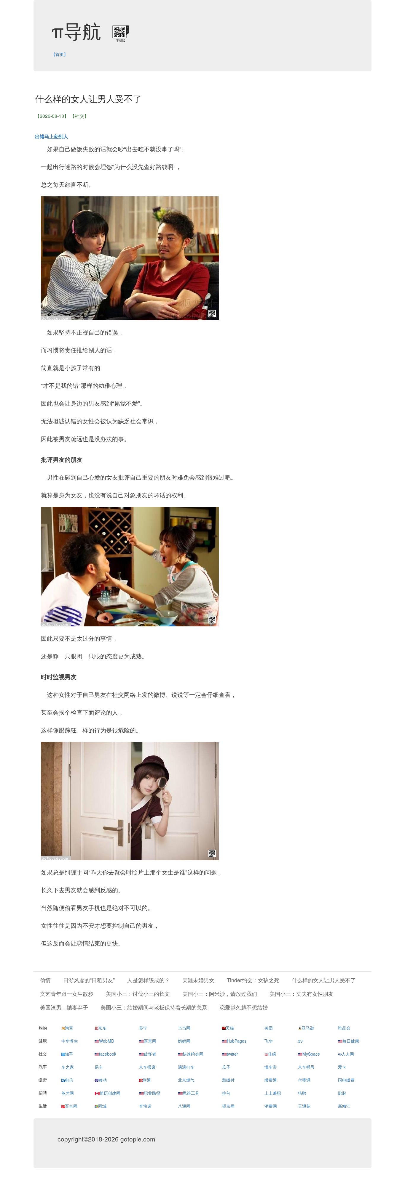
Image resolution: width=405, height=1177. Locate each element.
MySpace (311, 1054)
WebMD (106, 1041)
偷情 (45, 980)
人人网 (348, 1054)
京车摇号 (306, 1067)
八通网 (184, 1106)
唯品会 (344, 1028)
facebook (107, 1054)
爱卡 (342, 1067)
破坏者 (150, 1054)
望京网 (228, 1106)
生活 (43, 1106)
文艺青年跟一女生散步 (66, 993)
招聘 (43, 1093)
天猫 (230, 1028)
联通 (147, 1080)
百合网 (71, 1106)
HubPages (236, 1041)
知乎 (69, 1054)
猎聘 (302, 1093)
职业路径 (152, 1093)
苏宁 (143, 1028)
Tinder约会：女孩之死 (253, 980)
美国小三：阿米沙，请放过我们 (219, 993)
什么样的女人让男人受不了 (324, 980)
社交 (43, 1054)
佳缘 (272, 1054)
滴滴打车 (186, 1067)
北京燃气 (186, 1080)
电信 (69, 1080)
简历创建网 (110, 1093)
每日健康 (350, 1041)
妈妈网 (184, 1041)
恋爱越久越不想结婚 (244, 1007)
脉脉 (342, 1093)
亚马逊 (308, 1028)
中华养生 (69, 1041)
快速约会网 (193, 1054)
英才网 (67, 1093)
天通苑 (304, 1106)
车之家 (67, 1067)
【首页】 (59, 54)
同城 (102, 1106)
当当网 (184, 1028)
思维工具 (191, 1093)
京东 (102, 1028)
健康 (43, 1040)
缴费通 (270, 1080)
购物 (43, 1027)
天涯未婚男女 (198, 980)
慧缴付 (228, 1080)
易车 (99, 1067)
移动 (102, 1080)
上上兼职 (272, 1093)
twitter (232, 1054)
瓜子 (226, 1067)
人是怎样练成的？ (148, 980)
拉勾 (226, 1093)
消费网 (270, 1106)
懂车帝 (270, 1067)
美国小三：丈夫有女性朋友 (302, 993)
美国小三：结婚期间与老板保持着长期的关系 (154, 1007)
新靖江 (344, 1106)
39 (300, 1041)
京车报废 (147, 1067)
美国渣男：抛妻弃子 (64, 1007)
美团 (268, 1028)
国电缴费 (346, 1080)
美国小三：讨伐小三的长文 (138, 993)
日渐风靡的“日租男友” (89, 980)
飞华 (268, 1041)
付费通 (304, 1080)
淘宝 (69, 1028)
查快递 (145, 1106)
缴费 (43, 1080)
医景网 (150, 1041)
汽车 (43, 1067)
